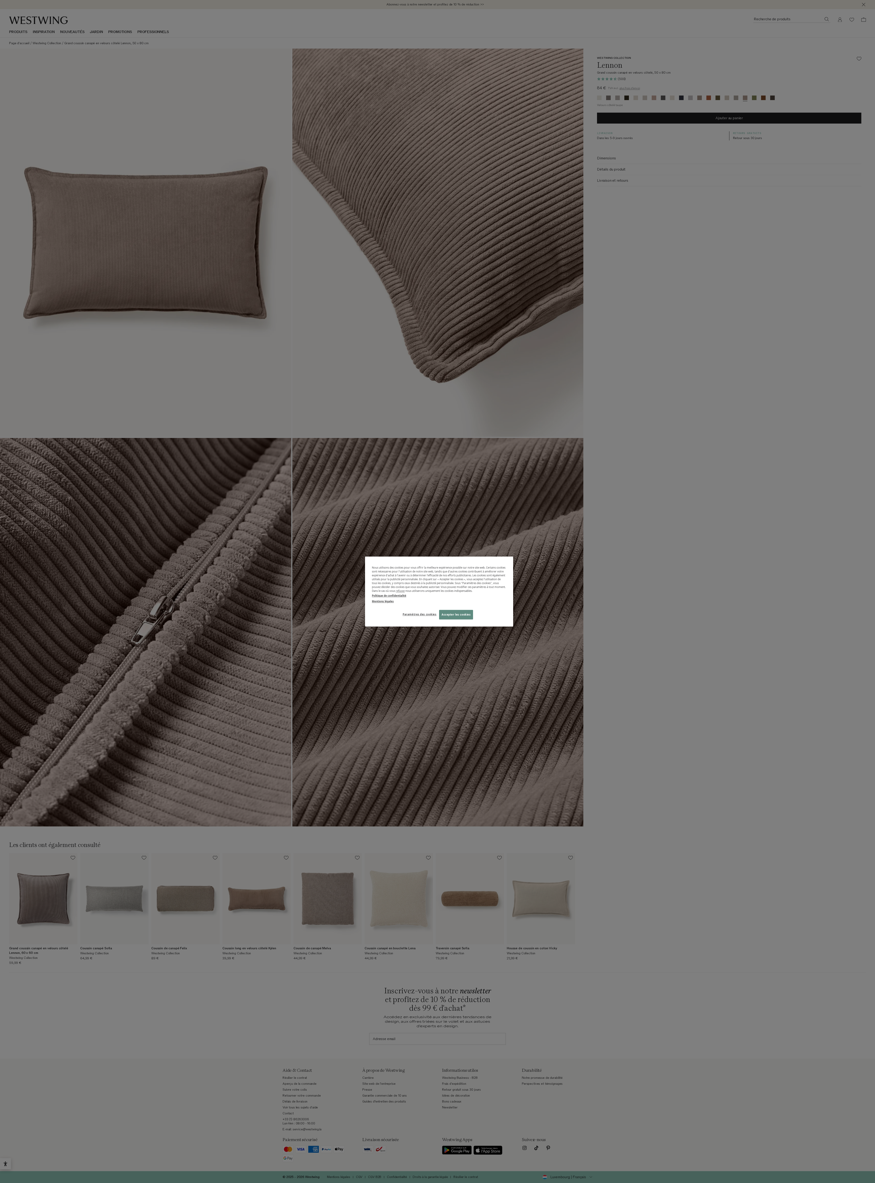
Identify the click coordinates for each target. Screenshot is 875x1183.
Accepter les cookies (456, 614)
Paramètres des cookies (420, 614)
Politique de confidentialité (389, 595)
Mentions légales (383, 601)
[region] (439, 591)
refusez (400, 591)
